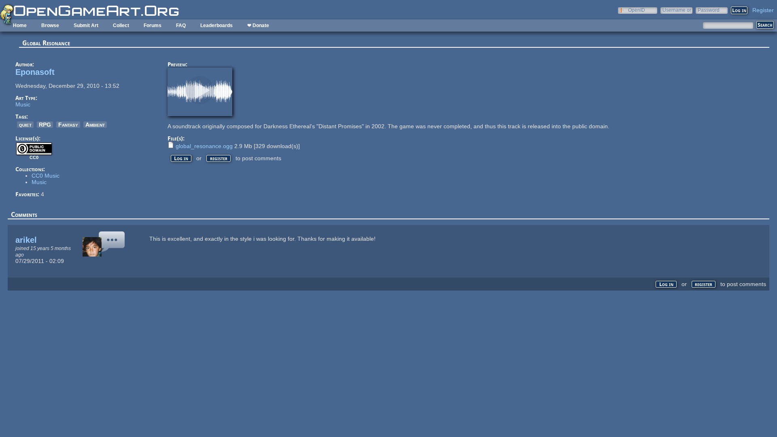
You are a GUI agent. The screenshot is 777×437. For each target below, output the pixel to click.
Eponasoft (35, 72)
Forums (152, 25)
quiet (25, 124)
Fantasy (68, 124)
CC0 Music (45, 175)
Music (22, 104)
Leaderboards (216, 25)
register (218, 158)
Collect (121, 25)
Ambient (95, 124)
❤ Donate (258, 25)
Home (20, 25)
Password (709, 10)
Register (763, 10)
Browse (50, 25)
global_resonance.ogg (204, 146)
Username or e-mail (676, 10)
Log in (181, 158)
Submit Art (86, 25)
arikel (26, 239)
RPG (45, 124)
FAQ (181, 25)
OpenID (636, 10)
